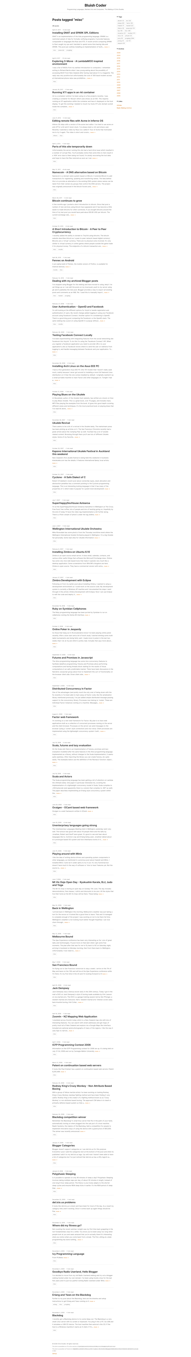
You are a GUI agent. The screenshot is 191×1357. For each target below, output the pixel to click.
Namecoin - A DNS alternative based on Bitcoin (79, 172)
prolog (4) (121, 41)
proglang (69, 50)
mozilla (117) (131, 33)
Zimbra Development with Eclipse (71, 580)
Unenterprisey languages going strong (74, 825)
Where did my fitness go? (67, 1225)
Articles (119, 105)
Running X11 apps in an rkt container (73, 92)
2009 (118, 85)
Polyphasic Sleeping (64, 1173)
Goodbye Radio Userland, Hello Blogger (75, 1271)
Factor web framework (65, 717)
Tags (120, 17)
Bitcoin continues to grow (67, 200)
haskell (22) (129, 25)
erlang (55, 1304)
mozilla (60, 249)
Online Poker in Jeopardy (66, 629)
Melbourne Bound (62, 936)
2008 (118, 88)
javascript (61, 50)
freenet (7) (121, 25)
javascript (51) (130, 28)
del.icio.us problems (64, 1202)
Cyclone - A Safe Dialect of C (69, 477)
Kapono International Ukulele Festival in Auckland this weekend (81, 453)
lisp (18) (120, 31)
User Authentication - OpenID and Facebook (78, 306)
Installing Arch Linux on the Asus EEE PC (75, 366)
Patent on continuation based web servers (76, 1065)
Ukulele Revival (61, 422)
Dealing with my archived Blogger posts (75, 280)
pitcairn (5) (128, 35)
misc (54, 50)
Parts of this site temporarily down (72, 146)
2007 (118, 90)
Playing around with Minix (67, 853)
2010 (118, 82)
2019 (118, 58)
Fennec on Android (63, 260)
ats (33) (128, 20)
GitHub (54, 1353)
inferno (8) (121, 28)
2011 (118, 79)
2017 (118, 63)
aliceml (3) (121, 20)
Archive (121, 49)
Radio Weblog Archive (124, 108)
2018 (118, 61)
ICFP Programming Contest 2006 (71, 1044)
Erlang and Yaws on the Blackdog (71, 1294)
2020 (118, 55)
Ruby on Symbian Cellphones (69, 608)
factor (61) (130, 23)
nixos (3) (120, 35)
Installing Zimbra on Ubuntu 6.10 (71, 551)
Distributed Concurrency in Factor (72, 688)
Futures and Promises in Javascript (72, 657)
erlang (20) (121, 23)
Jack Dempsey (60, 988)
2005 (118, 96)
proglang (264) (129, 38)
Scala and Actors (62, 776)
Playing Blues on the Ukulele (68, 394)
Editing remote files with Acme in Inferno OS (77, 120)
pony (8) (120, 38)
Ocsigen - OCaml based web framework (75, 807)
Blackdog (57, 1315)
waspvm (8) (121, 43)
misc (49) (128, 31)
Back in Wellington (63, 908)
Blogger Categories (63, 1145)
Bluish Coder (95, 5)
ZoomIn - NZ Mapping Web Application (74, 1016)
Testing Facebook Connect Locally (72, 335)
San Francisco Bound (64, 965)
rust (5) (128, 41)
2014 (118, 71)
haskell (60, 295)
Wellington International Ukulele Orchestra (77, 528)
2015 (118, 69)
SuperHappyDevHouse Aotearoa (71, 503)
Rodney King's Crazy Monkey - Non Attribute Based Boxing (82, 1087)
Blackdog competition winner (69, 1117)
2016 (118, 66)
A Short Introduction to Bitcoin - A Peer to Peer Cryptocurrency (79, 230)
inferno (55, 135)
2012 (118, 77)
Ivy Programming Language (68, 1253)
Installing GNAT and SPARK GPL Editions (75, 32)
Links (120, 101)
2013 (118, 74)
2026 (118, 53)
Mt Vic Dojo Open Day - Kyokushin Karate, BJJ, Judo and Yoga (82, 883)
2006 (118, 93)
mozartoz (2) (122, 33)
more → (106, 47)
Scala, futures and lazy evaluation (71, 745)
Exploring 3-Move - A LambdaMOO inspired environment (77, 62)
